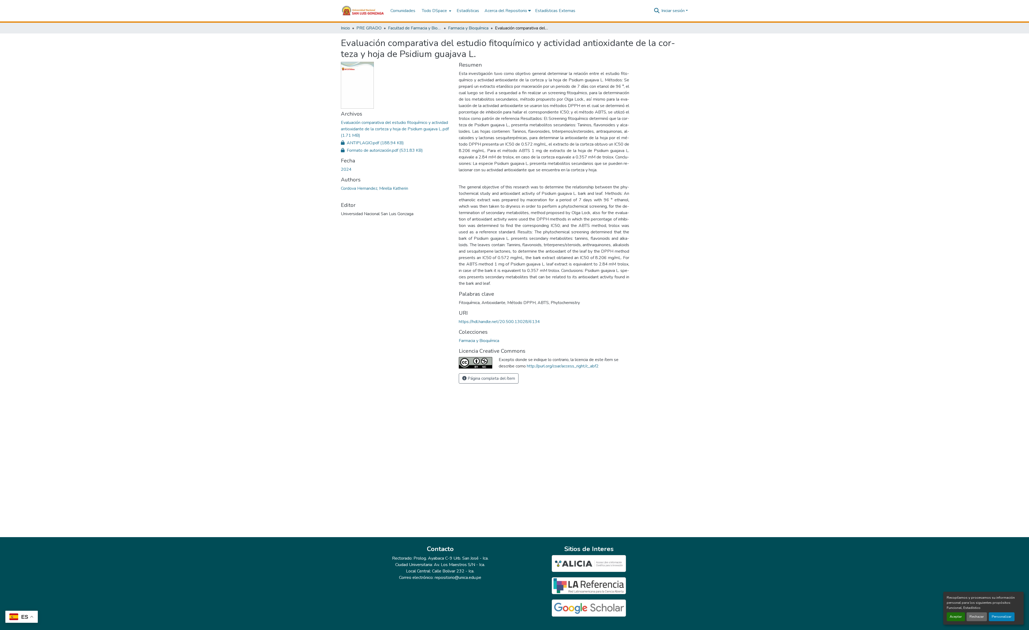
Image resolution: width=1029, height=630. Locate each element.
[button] (363, 10)
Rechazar (977, 616)
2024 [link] (346, 169)
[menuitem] (436, 10)
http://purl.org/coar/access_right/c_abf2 (563, 366)
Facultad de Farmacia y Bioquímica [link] (415, 28)
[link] (396, 129)
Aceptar (956, 616)
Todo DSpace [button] (434, 11)
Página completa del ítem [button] (491, 378)
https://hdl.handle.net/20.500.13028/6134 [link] (499, 322)
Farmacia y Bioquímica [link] (468, 28)
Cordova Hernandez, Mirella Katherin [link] (374, 188)
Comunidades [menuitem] (402, 11)
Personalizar (1002, 616)
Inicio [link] (345, 28)
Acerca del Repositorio (506, 11)
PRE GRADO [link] (369, 28)
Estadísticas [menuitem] (468, 11)
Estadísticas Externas (555, 11)
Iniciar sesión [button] (673, 11)
